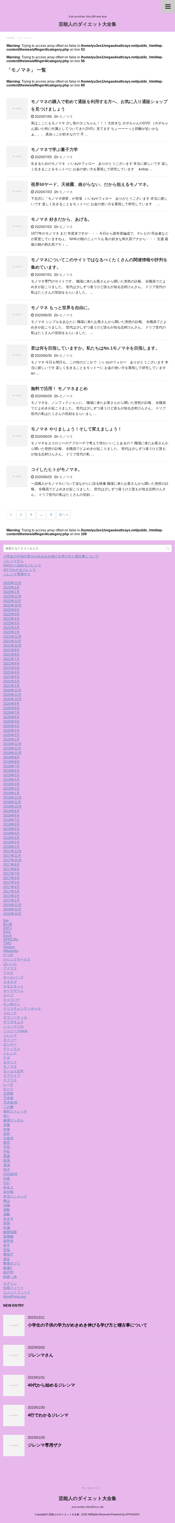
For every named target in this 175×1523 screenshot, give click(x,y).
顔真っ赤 (10, 1277)
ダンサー (10, 1044)
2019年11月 (12, 748)
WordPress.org (14, 1296)
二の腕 (8, 1107)
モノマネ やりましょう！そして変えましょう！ (76, 429)
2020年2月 (11, 735)
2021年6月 (11, 663)
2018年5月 (11, 829)
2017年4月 (11, 887)
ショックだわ (13, 1026)
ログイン (10, 1283)
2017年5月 (11, 882)
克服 (6, 1125)
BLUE (7, 924)
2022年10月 (12, 605)
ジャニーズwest (15, 1031)
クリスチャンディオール (22, 1008)
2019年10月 (12, 753)
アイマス (10, 968)
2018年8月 (11, 815)
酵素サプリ (11, 1263)
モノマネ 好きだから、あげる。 (61, 219)
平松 (6, 1151)
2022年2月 (11, 628)
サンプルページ (91, 1488)
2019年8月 (11, 762)
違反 (6, 1259)
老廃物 (8, 1236)
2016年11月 (12, 909)
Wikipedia (10, 951)
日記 (6, 1183)
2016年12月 (12, 905)
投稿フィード (13, 1288)
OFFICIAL (11, 939)
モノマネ (66, 116)
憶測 (6, 1160)
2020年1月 (11, 739)
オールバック (13, 977)
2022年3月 (11, 623)
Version (9, 947)
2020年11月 (12, 695)
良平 (6, 1245)
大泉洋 (8, 1138)
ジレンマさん (13, 561)
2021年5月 (11, 668)
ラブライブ (11, 1075)
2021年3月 (11, 677)
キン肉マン (11, 1004)
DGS (7, 932)
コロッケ (10, 1013)
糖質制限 (10, 1232)
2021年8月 (11, 654)
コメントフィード (17, 1292)
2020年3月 (11, 730)
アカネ (8, 973)
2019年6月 (11, 771)
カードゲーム (13, 990)
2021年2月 (11, 681)
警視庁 (8, 1254)
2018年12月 (12, 797)
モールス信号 (13, 1071)
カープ (8, 995)
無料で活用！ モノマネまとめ (59, 388)
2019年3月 (11, 784)
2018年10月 (12, 806)
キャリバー (11, 999)
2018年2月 (11, 842)
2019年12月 (12, 744)
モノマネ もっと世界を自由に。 (61, 307)
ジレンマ (10, 1035)
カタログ (10, 982)
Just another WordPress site (87, 1507)
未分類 (8, 1192)
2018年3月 (11, 838)
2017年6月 (11, 878)
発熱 (6, 1223)
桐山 (6, 1201)
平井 (6, 1147)
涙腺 (6, 1205)
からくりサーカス (17, 959)
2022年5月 (11, 614)
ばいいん (10, 964)
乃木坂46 (10, 1102)
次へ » (63, 514)
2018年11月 (12, 802)
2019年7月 (11, 766)
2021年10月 (12, 645)
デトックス (11, 1049)
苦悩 (6, 1250)
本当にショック (15, 1196)
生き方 (8, 1218)
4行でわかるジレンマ (19, 570)
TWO (7, 943)
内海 (6, 1129)
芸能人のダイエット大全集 (87, 24)
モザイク (10, 1062)
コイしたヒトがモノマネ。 (56, 469)
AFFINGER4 (132, 1514)
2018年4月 (11, 833)
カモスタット (13, 986)
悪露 (6, 1156)
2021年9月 (11, 650)
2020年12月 (12, 690)
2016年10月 (12, 914)
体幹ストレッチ (15, 1111)
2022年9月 (11, 610)
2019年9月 (11, 757)
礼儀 (6, 1227)
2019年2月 (11, 788)
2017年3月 (11, 891)
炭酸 (6, 1214)
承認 (6, 1165)
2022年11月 (12, 601)
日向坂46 (10, 1174)
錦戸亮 (8, 1272)
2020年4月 (11, 726)
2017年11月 (12, 856)
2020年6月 (11, 717)
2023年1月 (11, 592)
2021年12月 (12, 636)
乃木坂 (8, 1098)
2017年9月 (11, 864)
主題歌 (8, 1093)
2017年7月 (11, 873)
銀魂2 (7, 1268)
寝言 (6, 1142)
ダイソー (10, 1040)
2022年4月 (11, 619)
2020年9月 (11, 704)
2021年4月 (11, 672)
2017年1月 (11, 900)
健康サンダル (13, 1120)
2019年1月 (11, 793)
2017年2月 (11, 896)
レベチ (8, 1084)
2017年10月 (12, 860)
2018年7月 (11, 820)
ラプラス (10, 1080)
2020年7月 (11, 712)
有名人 (8, 1187)
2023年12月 (12, 583)
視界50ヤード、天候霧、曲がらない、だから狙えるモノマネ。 (91, 184)
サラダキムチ (13, 1022)
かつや (8, 955)
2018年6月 (11, 824)
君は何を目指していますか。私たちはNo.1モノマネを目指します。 (95, 348)
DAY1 (7, 928)
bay (6, 920)
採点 (6, 1169)
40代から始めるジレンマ (22, 565)
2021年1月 (11, 686)
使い (6, 1116)
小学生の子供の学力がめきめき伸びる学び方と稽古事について (51, 556)
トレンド (10, 1053)
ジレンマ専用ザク (17, 574)
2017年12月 (12, 851)
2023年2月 (11, 587)
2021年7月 (11, 659)
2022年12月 (12, 596)
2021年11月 (12, 641)
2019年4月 (11, 780)
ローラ (8, 1089)
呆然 (6, 1134)
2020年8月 (11, 708)
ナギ (6, 1058)
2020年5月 (11, 721)
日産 (6, 1178)
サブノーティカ (15, 1017)
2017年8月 (11, 869)
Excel (7, 935)
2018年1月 (11, 847)
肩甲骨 (8, 1241)
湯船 (6, 1210)
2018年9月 (11, 811)
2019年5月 (11, 775)
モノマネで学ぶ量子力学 (54, 149)
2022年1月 (11, 632)
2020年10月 (12, 699)
